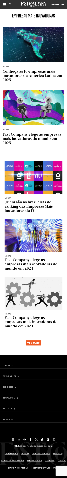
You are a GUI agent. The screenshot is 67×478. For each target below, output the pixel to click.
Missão (25, 453)
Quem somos (11, 453)
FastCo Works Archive (17, 467)
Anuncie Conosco (41, 453)
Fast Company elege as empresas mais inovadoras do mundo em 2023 (31, 322)
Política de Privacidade (12, 460)
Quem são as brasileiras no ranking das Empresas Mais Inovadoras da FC (29, 206)
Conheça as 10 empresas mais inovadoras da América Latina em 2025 (32, 75)
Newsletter (57, 4)
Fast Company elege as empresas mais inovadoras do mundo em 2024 (31, 264)
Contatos (49, 460)
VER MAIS (33, 343)
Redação (57, 453)
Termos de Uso (34, 460)
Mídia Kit (62, 460)
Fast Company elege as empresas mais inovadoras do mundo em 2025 (32, 138)
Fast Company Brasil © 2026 (46, 467)
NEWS (6, 66)
